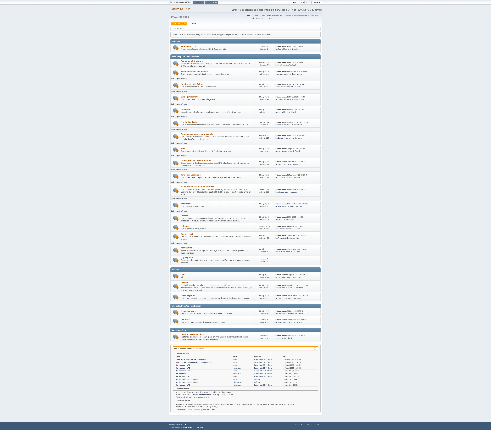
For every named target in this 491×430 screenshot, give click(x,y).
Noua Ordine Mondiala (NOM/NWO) (197, 186)
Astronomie (186, 203)
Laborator (185, 109)
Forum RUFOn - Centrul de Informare (189, 349)
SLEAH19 (298, 277)
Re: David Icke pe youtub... (284, 298)
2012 (183, 148)
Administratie (187, 247)
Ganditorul (299, 322)
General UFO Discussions (192, 334)
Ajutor (297, 425)
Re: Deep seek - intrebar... (284, 177)
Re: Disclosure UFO (183, 365)
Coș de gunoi (187, 257)
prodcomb (291, 220)
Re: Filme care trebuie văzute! (187, 379)
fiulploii (294, 65)
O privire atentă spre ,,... (283, 277)
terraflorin (300, 99)
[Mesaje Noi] (176, 48)
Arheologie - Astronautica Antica (196, 160)
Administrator (181, 410)
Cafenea (185, 226)
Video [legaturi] (188, 295)
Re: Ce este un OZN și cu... (284, 99)
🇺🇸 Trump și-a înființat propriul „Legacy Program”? (195, 362)
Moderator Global (208, 410)
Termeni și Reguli (306, 425)
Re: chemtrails (280, 220)
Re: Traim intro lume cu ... (284, 322)
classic (299, 74)
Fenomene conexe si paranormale (197, 134)
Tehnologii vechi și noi (191, 174)
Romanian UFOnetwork (192, 61)
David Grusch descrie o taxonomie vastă (191, 359)
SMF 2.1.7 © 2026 (174, 425)
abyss (299, 87)
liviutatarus (298, 125)
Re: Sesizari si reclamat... (284, 252)
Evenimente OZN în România (194, 71)
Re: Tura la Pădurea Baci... (284, 49)
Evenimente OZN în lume (192, 84)
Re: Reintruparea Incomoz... (285, 314)
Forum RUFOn (180, 9)
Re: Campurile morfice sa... (284, 138)
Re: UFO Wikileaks (281, 112)
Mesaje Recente (182, 353)
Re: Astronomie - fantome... (285, 206)
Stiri (183, 274)
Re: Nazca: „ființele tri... (283, 164)
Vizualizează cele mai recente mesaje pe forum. (193, 397)
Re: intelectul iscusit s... (283, 192)
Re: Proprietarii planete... (284, 238)
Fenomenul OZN (188, 46)
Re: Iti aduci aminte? (282, 65)
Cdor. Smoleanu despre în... (285, 74)
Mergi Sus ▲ (318, 425)
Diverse (184, 215)
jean (297, 49)
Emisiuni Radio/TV (189, 122)
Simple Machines (186, 425)
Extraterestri (187, 234)
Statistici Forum (182, 389)
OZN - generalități (189, 96)
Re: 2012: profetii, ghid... (283, 151)
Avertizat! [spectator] (194, 410)
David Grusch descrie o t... (284, 87)
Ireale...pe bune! (188, 311)
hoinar (297, 238)
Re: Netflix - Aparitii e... (283, 125)
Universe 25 (279, 338)
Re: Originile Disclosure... (284, 288)
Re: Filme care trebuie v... (284, 229)
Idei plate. (185, 319)
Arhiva (184, 79)
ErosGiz (228, 392)
